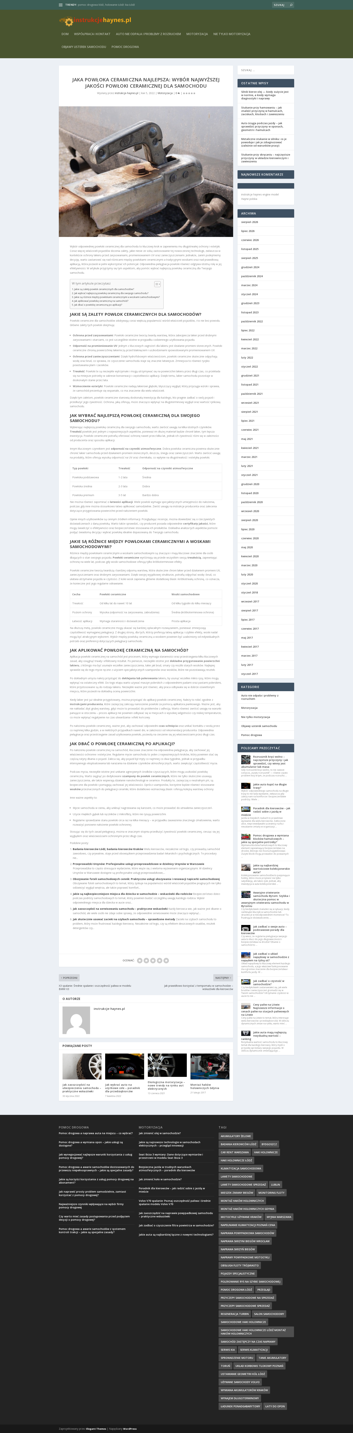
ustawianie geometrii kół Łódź (243, 1374)
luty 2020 (247, 574)
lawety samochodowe (236, 1176)
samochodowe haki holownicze (243, 1322)
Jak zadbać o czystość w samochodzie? (268, 982)
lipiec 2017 (247, 619)
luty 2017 (247, 665)
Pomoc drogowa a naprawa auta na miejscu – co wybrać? (96, 1133)
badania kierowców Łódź (238, 1144)
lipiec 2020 (247, 529)
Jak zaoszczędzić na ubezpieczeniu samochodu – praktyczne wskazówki (82, 1088)
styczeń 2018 (249, 592)
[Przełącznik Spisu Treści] (155, 284)
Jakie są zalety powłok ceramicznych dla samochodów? (104, 289)
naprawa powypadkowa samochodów (247, 1233)
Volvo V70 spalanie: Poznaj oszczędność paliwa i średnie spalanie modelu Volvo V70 (175, 1202)
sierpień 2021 (249, 411)
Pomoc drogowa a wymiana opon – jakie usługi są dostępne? (91, 1143)
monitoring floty (271, 1192)
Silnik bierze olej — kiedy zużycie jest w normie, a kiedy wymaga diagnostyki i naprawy (265, 95)
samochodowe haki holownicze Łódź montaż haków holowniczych (253, 1331)
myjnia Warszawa (279, 1217)
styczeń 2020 (249, 583)
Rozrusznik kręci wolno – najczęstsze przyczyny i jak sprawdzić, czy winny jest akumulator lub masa (264, 761)
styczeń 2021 (249, 475)
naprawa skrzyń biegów (238, 1249)
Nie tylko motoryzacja (231, 34)
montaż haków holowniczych (242, 1200)
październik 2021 (252, 393)
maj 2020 (247, 547)
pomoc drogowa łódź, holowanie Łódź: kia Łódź (106, 4)
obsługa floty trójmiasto (240, 1265)
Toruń (225, 1366)
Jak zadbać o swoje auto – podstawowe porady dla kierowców (264, 930)
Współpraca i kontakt (92, 34)
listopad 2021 (249, 384)
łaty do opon (275, 1406)
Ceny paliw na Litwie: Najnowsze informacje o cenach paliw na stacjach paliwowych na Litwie (265, 1009)
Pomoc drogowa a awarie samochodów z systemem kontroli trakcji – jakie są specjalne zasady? (92, 1230)
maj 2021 (247, 439)
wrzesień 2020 (250, 511)
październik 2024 (252, 276)
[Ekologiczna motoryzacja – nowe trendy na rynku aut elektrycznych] (167, 1065)
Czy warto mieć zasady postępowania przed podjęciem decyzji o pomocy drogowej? (94, 1218)
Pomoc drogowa (125, 47)
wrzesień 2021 (250, 402)
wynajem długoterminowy (240, 1398)
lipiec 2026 (247, 231)
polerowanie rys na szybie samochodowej (250, 1281)
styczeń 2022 (249, 366)
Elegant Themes (96, 1428)
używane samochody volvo (240, 1382)
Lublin (275, 1184)
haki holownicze (266, 1152)
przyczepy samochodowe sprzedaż (245, 1306)
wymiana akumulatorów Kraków (244, 1390)
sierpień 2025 (249, 258)
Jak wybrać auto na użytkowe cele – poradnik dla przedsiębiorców (122, 1088)
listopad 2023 (249, 312)
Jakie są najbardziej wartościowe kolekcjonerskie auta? (271, 869)
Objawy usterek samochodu (84, 47)
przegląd (263, 1289)
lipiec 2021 (247, 420)
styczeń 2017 (249, 674)
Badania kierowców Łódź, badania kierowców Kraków (108, 849)
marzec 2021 (249, 457)
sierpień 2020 (249, 520)
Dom (65, 34)
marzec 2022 (249, 348)
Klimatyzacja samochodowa (241, 1168)
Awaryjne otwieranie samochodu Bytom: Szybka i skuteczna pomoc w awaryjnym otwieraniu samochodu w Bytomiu (265, 899)
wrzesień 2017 (250, 601)
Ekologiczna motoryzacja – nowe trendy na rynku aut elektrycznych (166, 1085)
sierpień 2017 (249, 610)
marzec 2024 (249, 285)
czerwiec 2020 (250, 538)
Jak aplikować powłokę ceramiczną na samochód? (101, 301)
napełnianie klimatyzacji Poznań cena (248, 1225)
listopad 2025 (249, 249)
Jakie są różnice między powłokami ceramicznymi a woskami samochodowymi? (117, 297)
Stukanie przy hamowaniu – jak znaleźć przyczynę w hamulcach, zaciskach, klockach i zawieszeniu (262, 111)
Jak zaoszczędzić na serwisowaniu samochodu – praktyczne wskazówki (120, 908)
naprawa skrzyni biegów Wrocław (245, 1241)
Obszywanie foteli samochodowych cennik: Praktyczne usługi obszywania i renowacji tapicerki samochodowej (146, 879)
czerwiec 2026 (250, 240)
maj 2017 (247, 637)
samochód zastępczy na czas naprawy (248, 1341)
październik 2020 (252, 502)
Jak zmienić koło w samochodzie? (160, 1179)
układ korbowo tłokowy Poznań (259, 1366)
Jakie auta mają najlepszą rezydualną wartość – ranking (263, 1036)
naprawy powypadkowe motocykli (245, 1257)
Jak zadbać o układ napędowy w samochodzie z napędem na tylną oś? (265, 957)
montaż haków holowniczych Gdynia (247, 1209)
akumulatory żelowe (236, 1136)
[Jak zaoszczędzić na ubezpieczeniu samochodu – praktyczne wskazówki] (82, 1066)
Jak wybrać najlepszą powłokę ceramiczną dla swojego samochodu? (111, 293)
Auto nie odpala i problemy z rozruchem (148, 34)
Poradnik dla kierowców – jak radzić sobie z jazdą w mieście (265, 811)
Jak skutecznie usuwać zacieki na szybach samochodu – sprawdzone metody (124, 919)
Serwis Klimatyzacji (254, 1349)
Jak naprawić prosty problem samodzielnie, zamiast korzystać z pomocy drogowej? (92, 1193)
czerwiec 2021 (250, 429)
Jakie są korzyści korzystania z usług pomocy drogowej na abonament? (96, 1181)
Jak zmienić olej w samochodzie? (160, 1133)
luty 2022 (247, 357)
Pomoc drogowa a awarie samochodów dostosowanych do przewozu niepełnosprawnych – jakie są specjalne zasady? (96, 1168)
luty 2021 (247, 466)
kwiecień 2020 (250, 556)
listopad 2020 (249, 493)
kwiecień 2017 (250, 646)
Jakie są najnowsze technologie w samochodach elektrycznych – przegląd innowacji (169, 1143)
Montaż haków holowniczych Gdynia (204, 1086)
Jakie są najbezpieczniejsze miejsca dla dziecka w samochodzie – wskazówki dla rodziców (132, 894)
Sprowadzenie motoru (237, 1358)
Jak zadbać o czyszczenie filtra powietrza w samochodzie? (176, 1225)
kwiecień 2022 (250, 339)
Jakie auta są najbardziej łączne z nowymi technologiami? (176, 1234)
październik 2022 (252, 321)
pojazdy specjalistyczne (238, 1273)
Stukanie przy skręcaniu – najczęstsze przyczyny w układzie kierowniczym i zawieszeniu (265, 158)
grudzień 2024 (250, 267)
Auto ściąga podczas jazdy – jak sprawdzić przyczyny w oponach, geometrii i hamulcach (262, 126)
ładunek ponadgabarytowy (240, 1406)
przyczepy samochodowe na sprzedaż (247, 1297)
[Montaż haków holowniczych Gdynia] (209, 1066)
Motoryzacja (197, 34)
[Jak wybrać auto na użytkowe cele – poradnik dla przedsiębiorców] (124, 1066)
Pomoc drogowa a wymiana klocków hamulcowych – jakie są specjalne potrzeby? (265, 839)
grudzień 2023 (250, 303)
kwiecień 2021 (250, 448)
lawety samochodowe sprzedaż (243, 1184)
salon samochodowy (269, 1314)
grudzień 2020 (250, 484)
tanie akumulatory (272, 1358)
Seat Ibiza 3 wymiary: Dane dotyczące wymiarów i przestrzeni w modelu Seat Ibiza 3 (171, 1156)
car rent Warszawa (235, 1152)
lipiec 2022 (247, 330)
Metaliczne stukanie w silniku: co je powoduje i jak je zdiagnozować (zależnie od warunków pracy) (263, 142)
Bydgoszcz (269, 1144)
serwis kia (228, 1349)
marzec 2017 (249, 655)
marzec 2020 (249, 565)
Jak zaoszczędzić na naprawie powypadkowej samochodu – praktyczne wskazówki (176, 1214)
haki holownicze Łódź (236, 1160)
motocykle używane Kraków (241, 1217)
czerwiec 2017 (250, 628)
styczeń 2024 (249, 294)
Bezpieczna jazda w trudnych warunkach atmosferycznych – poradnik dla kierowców (167, 1168)
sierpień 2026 (249, 222)
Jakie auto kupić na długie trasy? (270, 786)
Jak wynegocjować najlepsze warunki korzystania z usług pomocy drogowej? (95, 1156)
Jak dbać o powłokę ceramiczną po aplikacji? (98, 304)
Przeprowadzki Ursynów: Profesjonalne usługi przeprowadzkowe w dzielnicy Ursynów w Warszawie (138, 864)
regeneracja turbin (235, 1314)
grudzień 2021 (250, 375)
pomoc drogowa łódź (236, 1289)
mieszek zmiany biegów (237, 1192)
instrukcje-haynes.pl (126, 93)
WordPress (130, 1428)
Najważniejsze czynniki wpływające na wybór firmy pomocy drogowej (91, 1205)
